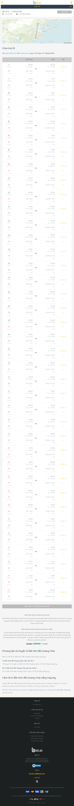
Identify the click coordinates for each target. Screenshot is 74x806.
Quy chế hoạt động (37, 741)
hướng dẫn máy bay (62, 690)
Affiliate (37, 727)
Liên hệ (37, 718)
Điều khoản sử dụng (37, 738)
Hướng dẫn (37, 713)
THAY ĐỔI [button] (64, 12)
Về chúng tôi (37, 704)
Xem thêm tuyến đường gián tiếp (37, 606)
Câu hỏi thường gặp (37, 716)
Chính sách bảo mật (37, 736)
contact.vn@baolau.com (37, 773)
